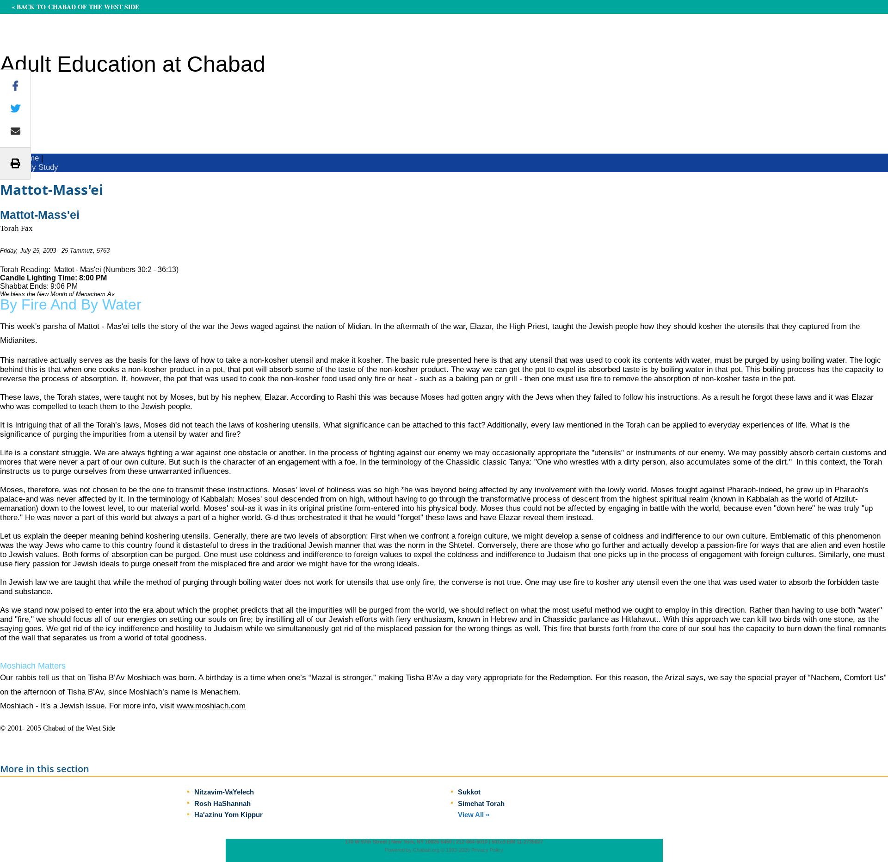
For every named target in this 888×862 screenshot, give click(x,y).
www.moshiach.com (211, 705)
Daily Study (38, 167)
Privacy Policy (487, 850)
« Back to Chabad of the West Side (75, 7)
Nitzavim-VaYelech (224, 792)
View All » (473, 815)
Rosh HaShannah (222, 803)
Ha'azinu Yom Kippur (228, 815)
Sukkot (469, 792)
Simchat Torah (481, 803)
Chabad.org (426, 850)
